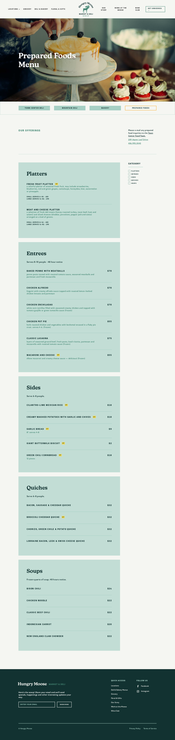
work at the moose (121, 9)
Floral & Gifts (116, 698)
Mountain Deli (70, 108)
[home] (85, 9)
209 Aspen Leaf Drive (138, 140)
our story (104, 9)
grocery (27, 9)
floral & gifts (58, 9)
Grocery (114, 694)
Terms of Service (150, 729)
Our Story (115, 702)
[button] (14, 9)
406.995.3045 (134, 143)
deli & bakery (41, 9)
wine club (137, 9)
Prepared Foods (140, 108)
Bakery (105, 108)
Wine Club (115, 711)
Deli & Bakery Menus (119, 690)
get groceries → (155, 9)
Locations (115, 686)
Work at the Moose (119, 707)
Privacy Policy (134, 729)
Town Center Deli (34, 108)
